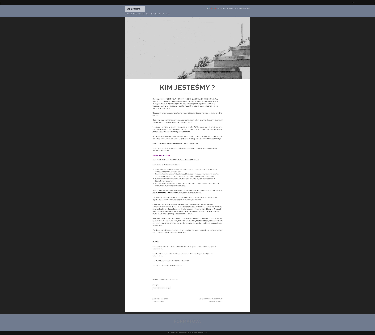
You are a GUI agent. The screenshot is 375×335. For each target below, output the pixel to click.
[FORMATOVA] (135, 10)
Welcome (230, 8)
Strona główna (243, 8)
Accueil (221, 8)
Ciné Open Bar (158, 301)
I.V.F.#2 (167, 155)
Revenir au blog (215, 301)
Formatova (187, 321)
